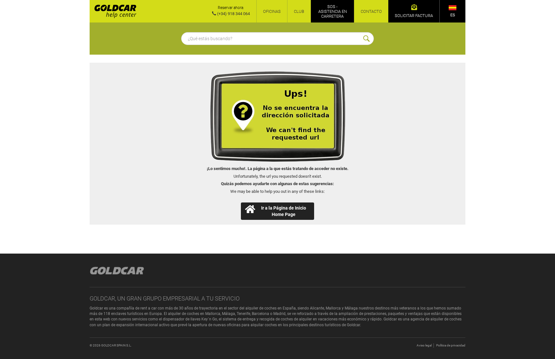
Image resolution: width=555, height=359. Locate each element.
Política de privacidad (450, 345)
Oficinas (272, 11)
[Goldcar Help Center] (113, 11)
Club (299, 11)
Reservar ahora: (231, 7)
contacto (371, 11)
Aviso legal (424, 345)
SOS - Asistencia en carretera (332, 11)
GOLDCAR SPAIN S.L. (116, 345)
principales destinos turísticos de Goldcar (324, 325)
